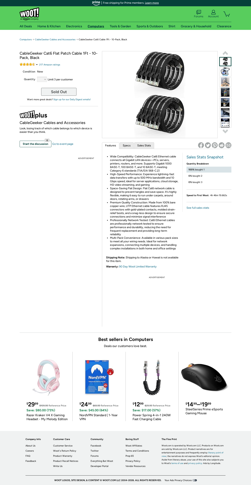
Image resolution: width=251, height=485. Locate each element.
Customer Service (63, 445)
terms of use (177, 463)
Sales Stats (144, 145)
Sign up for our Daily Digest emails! (72, 99)
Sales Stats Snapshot (205, 157)
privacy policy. (195, 463)
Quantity (29, 79)
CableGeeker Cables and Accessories (55, 39)
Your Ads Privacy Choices (178, 480)
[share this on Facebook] (201, 145)
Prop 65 (130, 456)
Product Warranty (62, 456)
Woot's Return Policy (64, 450)
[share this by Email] (228, 145)
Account (213, 16)
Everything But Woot (102, 461)
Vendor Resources (136, 466)
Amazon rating (49, 64)
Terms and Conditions (137, 450)
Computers (26, 39)
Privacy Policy (133, 461)
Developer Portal (99, 466)
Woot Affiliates (134, 445)
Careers (29, 450)
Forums (198, 16)
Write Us (58, 466)
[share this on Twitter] (208, 145)
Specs (127, 145)
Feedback (30, 461)
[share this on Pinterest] (215, 145)
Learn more (152, 3)
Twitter (95, 450)
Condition (29, 71)
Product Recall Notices (65, 461)
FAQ (27, 456)
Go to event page (62, 144)
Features (110, 145)
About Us (30, 445)
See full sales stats (197, 207)
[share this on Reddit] (222, 145)
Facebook (96, 445)
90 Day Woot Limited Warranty (138, 266)
